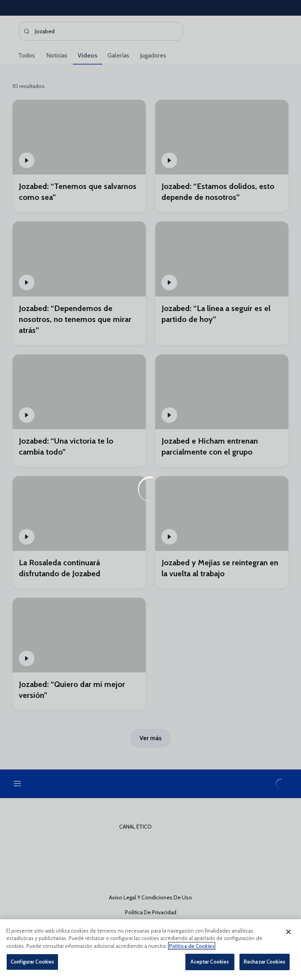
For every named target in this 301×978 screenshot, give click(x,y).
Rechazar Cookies (264, 961)
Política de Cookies (191, 946)
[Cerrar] (288, 931)
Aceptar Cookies (209, 961)
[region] (150, 948)
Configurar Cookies (32, 961)
